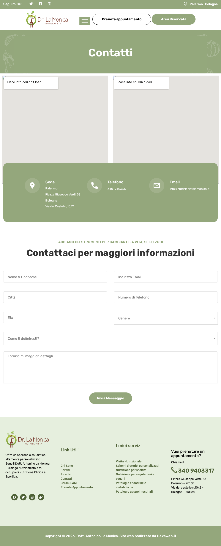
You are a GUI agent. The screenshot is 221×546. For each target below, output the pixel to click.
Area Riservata (173, 19)
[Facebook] (14, 497)
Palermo (196, 4)
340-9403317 (116, 189)
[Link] (41, 497)
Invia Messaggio (110, 398)
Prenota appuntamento (122, 19)
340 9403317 (195, 470)
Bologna (211, 4)
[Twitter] (23, 497)
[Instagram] (32, 497)
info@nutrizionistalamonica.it (189, 189)
